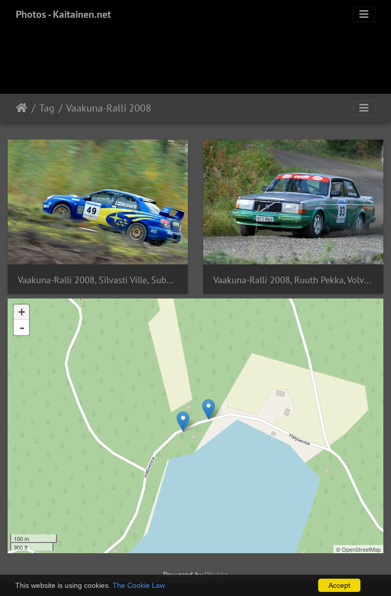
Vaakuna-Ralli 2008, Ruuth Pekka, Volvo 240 (293, 280)
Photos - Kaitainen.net (63, 14)
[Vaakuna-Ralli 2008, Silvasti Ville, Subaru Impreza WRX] (208, 409)
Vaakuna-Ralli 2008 (108, 108)
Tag (46, 108)
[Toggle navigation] (364, 14)
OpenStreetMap (361, 549)
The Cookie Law (139, 585)
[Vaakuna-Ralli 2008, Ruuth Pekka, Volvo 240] (183, 421)
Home (21, 108)
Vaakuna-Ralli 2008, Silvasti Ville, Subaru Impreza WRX (98, 280)
